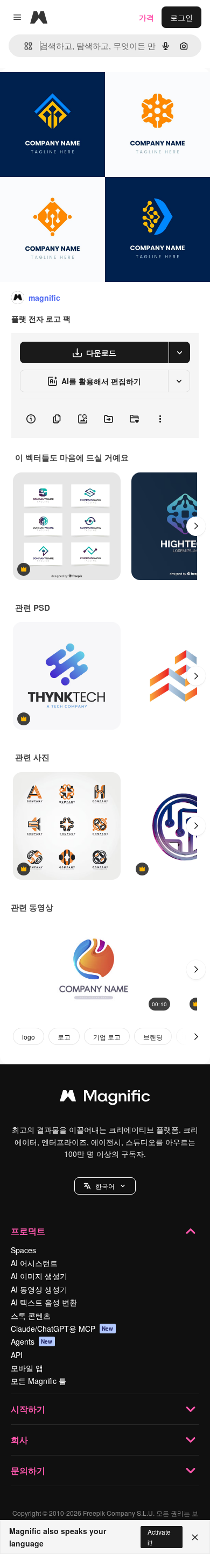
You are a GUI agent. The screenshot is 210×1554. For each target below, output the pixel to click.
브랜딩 (153, 1036)
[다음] (196, 526)
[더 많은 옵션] (160, 418)
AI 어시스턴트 (34, 1263)
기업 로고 (107, 1036)
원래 (62, 92)
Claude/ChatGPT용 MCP (62, 1328)
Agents (32, 1341)
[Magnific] (105, 1098)
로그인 (181, 17)
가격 (146, 17)
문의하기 (28, 1470)
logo (28, 1036)
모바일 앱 (27, 1367)
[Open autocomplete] (24, 46)
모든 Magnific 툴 (38, 1380)
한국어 (105, 1185)
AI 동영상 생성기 (39, 1289)
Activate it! (159, 1536)
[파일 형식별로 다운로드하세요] (179, 352)
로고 (64, 1036)
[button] (105, 1186)
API (17, 1355)
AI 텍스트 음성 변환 (44, 1302)
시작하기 (28, 1409)
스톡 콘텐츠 (31, 1315)
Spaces (23, 1250)
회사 (19, 1439)
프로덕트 (28, 1231)
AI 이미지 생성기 (39, 1275)
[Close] (195, 1537)
